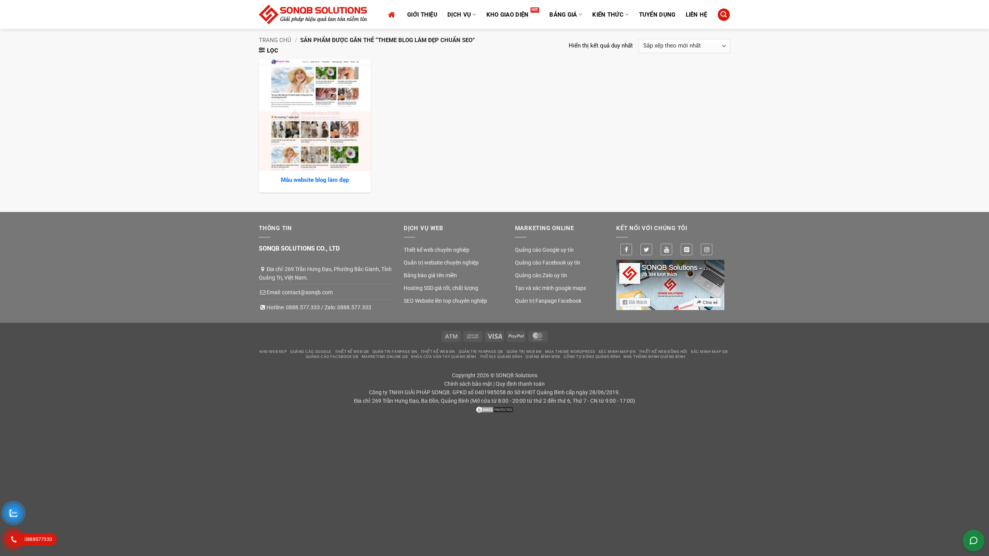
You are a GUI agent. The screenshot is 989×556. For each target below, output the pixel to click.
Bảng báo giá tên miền (430, 275)
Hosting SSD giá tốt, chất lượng (441, 288)
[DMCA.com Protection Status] (494, 409)
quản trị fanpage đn (394, 351)
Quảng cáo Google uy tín (544, 250)
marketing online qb (385, 356)
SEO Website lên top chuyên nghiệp (445, 301)
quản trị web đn (524, 351)
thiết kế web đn (438, 351)
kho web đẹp (273, 351)
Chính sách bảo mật (468, 384)
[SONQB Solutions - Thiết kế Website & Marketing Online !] (313, 14)
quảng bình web (542, 356)
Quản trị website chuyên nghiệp (441, 262)
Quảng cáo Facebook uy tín (547, 262)
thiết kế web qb (352, 351)
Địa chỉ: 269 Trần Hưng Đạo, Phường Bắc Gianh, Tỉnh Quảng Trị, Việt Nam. (325, 273)
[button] (723, 14)
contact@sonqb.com (307, 292)
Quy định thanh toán (520, 384)
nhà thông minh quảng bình (654, 356)
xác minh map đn (617, 351)
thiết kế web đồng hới (663, 351)
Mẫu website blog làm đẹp (315, 179)
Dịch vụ (459, 14)
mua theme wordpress (570, 351)
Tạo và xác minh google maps (550, 288)
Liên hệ (696, 14)
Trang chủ (275, 40)
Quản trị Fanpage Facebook (548, 301)
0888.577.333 (303, 307)
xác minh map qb (709, 351)
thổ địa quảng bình (501, 356)
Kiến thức (608, 14)
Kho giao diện (507, 14)
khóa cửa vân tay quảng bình (443, 356)
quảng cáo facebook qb (332, 356)
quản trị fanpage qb (481, 351)
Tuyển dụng (657, 14)
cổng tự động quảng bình (592, 356)
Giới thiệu (422, 14)
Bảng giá (563, 14)
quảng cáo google (310, 351)
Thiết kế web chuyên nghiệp (436, 250)
